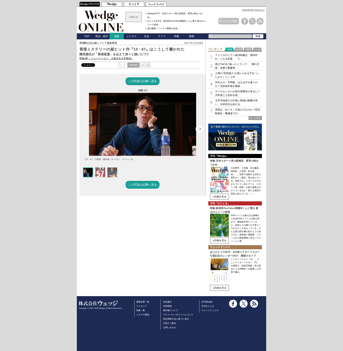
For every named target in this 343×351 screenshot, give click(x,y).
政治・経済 (101, 36)
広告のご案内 (169, 323)
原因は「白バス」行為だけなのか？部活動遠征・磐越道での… (237, 111)
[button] (88, 172)
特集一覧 (140, 310)
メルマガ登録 (229, 21)
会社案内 (167, 302)
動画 (191, 36)
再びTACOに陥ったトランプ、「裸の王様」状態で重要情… (237, 66)
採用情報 (167, 306)
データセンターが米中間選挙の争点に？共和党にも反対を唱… (237, 93)
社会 (146, 36)
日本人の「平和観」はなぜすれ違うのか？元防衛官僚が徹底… (236, 84)
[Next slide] (200, 129)
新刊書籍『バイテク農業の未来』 (163, 28)
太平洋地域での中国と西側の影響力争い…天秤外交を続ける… (236, 102)
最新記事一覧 (142, 302)
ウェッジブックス (209, 310)
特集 (176, 36)
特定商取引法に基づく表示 (176, 319)
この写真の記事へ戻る (142, 81)
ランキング (141, 306)
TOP (86, 36)
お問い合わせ (169, 327)
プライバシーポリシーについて (178, 314)
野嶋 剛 (106, 58)
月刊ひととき (207, 306)
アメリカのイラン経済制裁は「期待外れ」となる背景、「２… (236, 57)
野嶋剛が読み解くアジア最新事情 (98, 43)
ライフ (161, 36)
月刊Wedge (207, 302)
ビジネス (132, 36)
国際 (116, 36)
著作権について (170, 310)
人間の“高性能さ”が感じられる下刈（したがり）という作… (237, 75)
